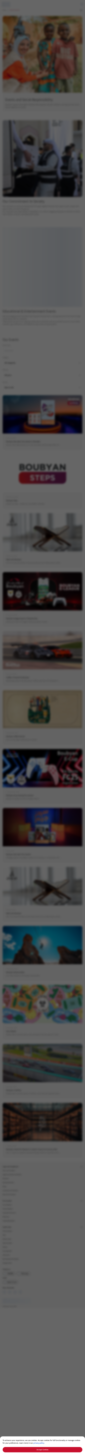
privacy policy (38, 1443)
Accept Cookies (42, 1450)
